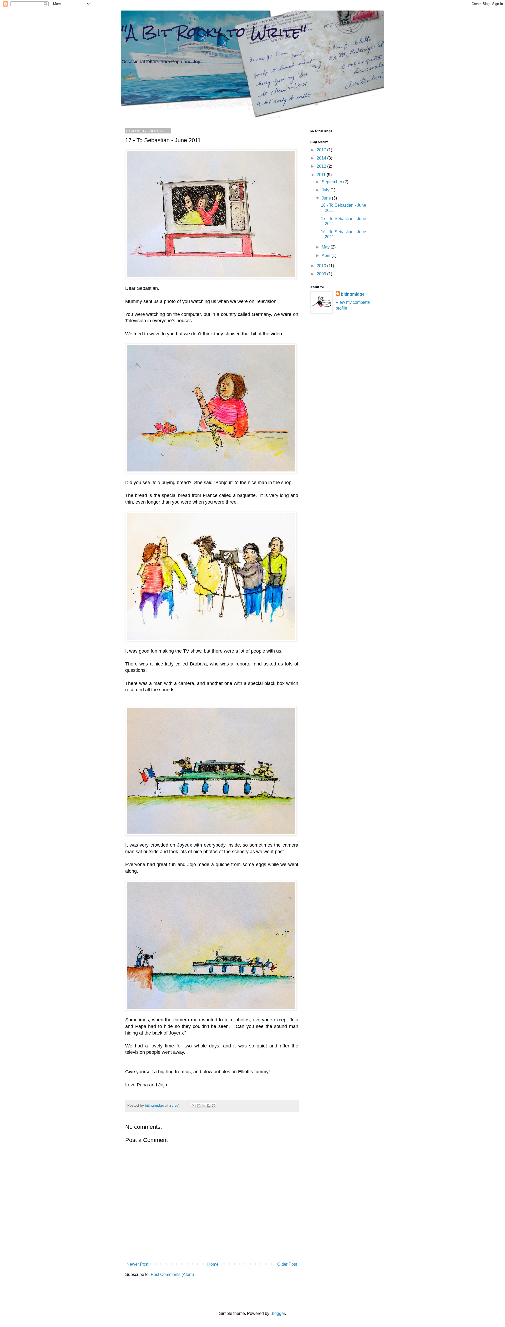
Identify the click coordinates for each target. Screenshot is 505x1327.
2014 (322, 158)
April (326, 255)
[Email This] (193, 1105)
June (327, 198)
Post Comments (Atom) (172, 1274)
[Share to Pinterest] (213, 1105)
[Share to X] (203, 1105)
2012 (322, 166)
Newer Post (137, 1264)
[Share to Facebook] (208, 1105)
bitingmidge (353, 294)
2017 (322, 150)
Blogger (277, 1313)
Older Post (287, 1264)
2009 (322, 274)
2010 (322, 266)
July (326, 190)
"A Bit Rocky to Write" (213, 32)
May (326, 247)
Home (213, 1264)
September (332, 182)
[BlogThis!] (198, 1105)
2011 (322, 174)
